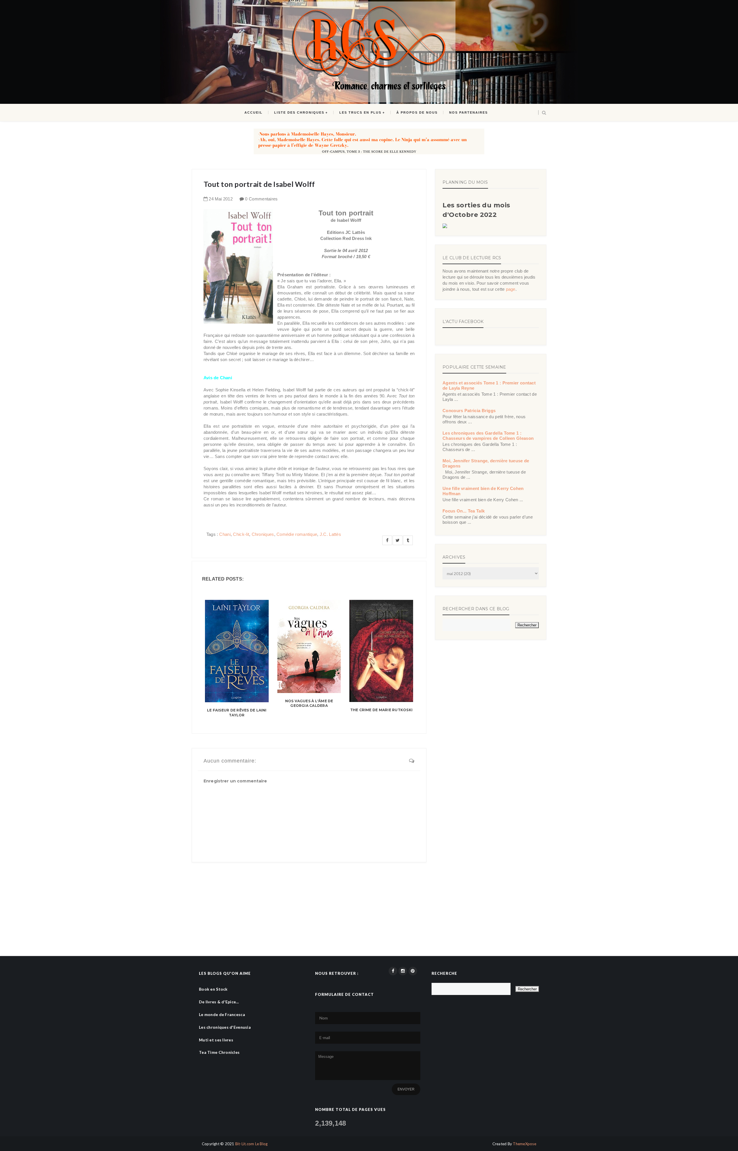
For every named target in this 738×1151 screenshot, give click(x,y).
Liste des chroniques (299, 112)
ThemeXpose (524, 1143)
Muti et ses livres (216, 1039)
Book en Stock (213, 989)
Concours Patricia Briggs (469, 410)
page (510, 289)
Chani (225, 534)
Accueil (253, 112)
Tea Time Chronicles (219, 1052)
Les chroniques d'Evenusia (225, 1027)
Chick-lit (241, 534)
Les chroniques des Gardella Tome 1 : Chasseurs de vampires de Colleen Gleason (488, 436)
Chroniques (263, 534)
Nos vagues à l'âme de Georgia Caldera (309, 703)
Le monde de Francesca (222, 1014)
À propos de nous (417, 112)
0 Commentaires (261, 198)
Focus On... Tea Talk (464, 510)
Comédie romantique (296, 534)
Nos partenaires (468, 112)
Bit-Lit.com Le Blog (251, 1143)
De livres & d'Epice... (219, 1001)
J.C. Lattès (330, 534)
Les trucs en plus (360, 112)
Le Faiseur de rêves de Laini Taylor (237, 712)
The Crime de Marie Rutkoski (381, 710)
